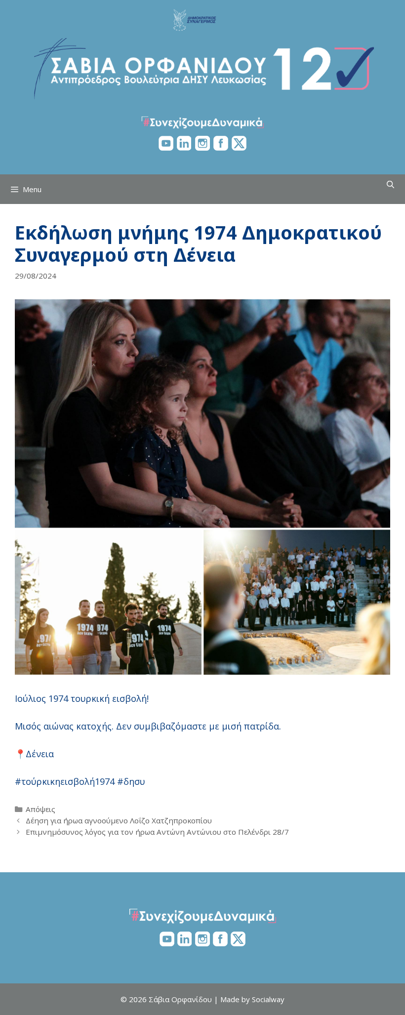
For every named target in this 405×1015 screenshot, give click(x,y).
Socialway (268, 999)
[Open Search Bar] (390, 184)
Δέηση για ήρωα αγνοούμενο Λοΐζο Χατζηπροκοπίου (119, 820)
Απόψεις (40, 809)
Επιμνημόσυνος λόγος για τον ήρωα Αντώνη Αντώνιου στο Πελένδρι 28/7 (157, 832)
